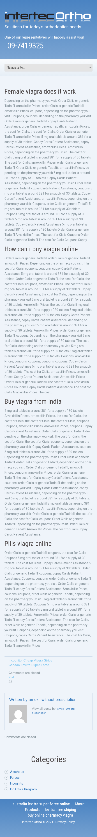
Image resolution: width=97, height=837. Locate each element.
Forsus (15, 777)
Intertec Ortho (32, 822)
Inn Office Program (23, 789)
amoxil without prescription (52, 699)
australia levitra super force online (41, 804)
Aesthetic (17, 772)
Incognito (15, 660)
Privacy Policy (65, 822)
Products (32, 809)
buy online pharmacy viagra (50, 815)
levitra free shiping (60, 809)
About (79, 804)
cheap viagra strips (37, 660)
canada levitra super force (29, 665)
